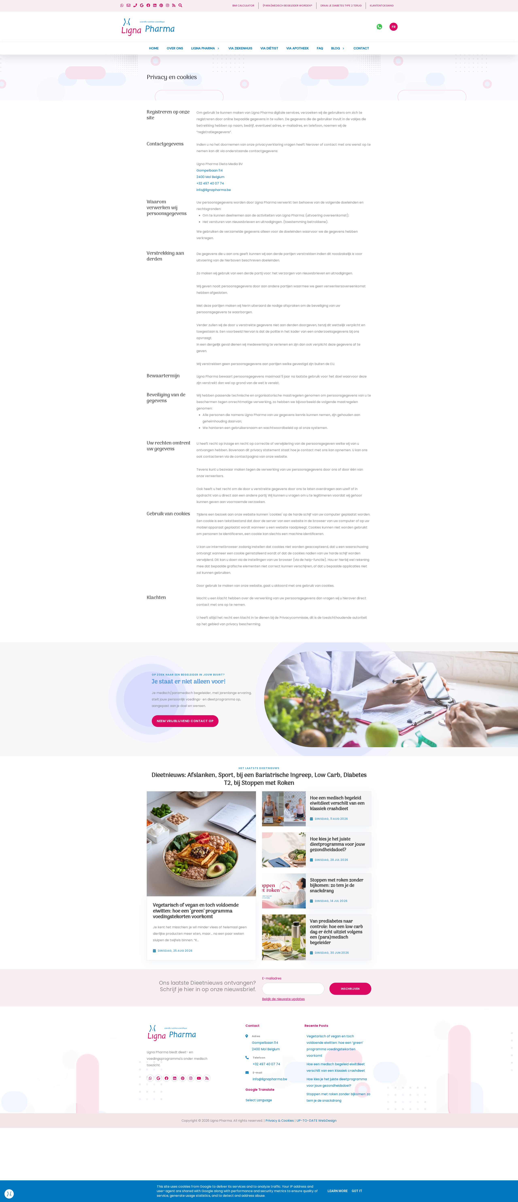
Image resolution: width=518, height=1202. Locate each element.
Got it (357, 1191)
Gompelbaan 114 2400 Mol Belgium (266, 1045)
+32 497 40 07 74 (210, 183)
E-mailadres (271, 978)
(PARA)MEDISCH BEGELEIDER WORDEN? (287, 5)
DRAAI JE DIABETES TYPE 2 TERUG (341, 5)
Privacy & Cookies (279, 1120)
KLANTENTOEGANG (382, 5)
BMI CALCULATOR (243, 5)
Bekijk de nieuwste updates (283, 999)
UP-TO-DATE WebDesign (316, 1120)
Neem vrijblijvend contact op (185, 721)
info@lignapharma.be (213, 190)
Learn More (338, 1191)
